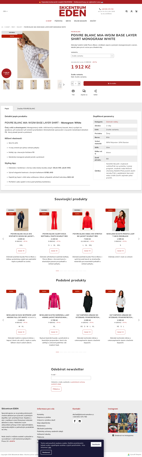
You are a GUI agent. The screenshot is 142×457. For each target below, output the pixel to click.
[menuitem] (48, 21)
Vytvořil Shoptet (135, 454)
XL (54, 245)
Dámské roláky (112, 122)
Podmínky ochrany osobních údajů (50, 431)
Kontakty (40, 414)
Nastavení (46, 452)
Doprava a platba (44, 417)
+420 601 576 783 (80, 417)
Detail (20, 251)
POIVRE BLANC (76, 31)
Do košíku (113, 83)
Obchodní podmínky (44, 428)
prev (3, 238)
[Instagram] (79, 421)
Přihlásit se (56, 389)
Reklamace (41, 426)
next (138, 238)
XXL (21, 245)
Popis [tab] (7, 109)
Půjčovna (40, 437)
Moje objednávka (43, 423)
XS (82, 326)
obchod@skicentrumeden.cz (83, 414)
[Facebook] (75, 421)
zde (49, 447)
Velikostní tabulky (44, 434)
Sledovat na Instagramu (124, 435)
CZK (4, 11)
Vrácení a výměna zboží (46, 420)
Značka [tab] (26, 109)
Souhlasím (96, 444)
